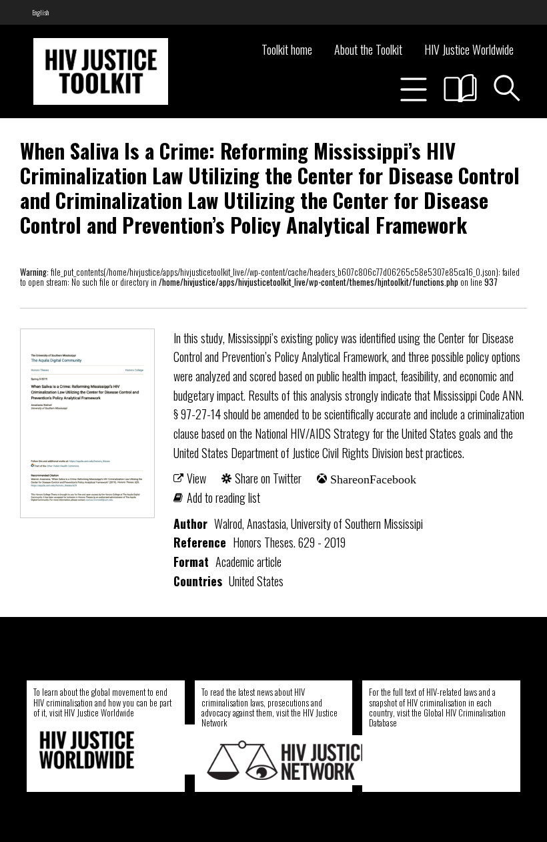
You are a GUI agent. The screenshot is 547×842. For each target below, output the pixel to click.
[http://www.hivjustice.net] (288, 760)
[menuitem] (40, 12)
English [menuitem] (40, 12)
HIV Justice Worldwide (469, 49)
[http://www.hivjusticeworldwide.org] (120, 749)
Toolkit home (286, 49)
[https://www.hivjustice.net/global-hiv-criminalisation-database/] (451, 760)
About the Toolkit (368, 49)
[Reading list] (460, 88)
